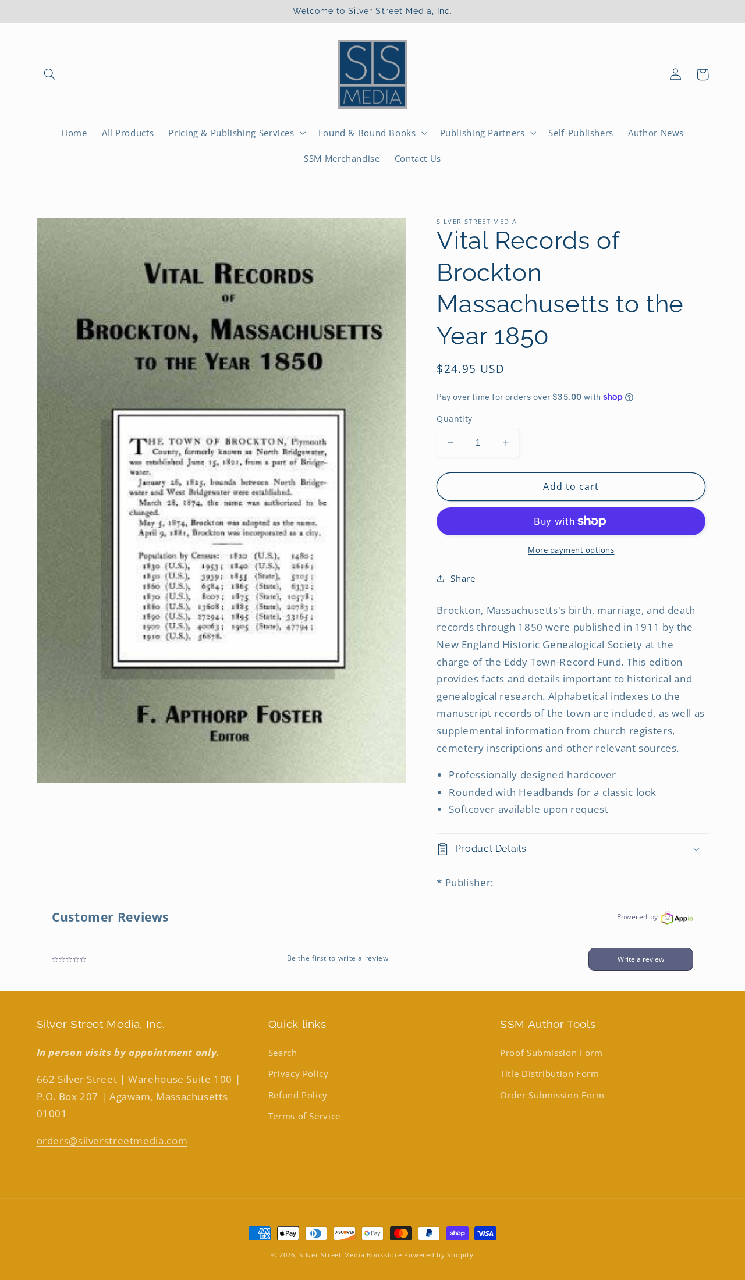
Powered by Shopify (438, 1255)
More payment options (571, 550)
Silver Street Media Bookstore (350, 1255)
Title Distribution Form (549, 1073)
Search (282, 1052)
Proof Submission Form (551, 1052)
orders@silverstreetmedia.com (112, 1140)
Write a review (641, 959)
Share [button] (462, 578)
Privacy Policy (298, 1073)
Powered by (637, 917)
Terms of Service (304, 1116)
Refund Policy (298, 1095)
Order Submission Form (552, 1095)
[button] (50, 74)
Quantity (454, 418)
